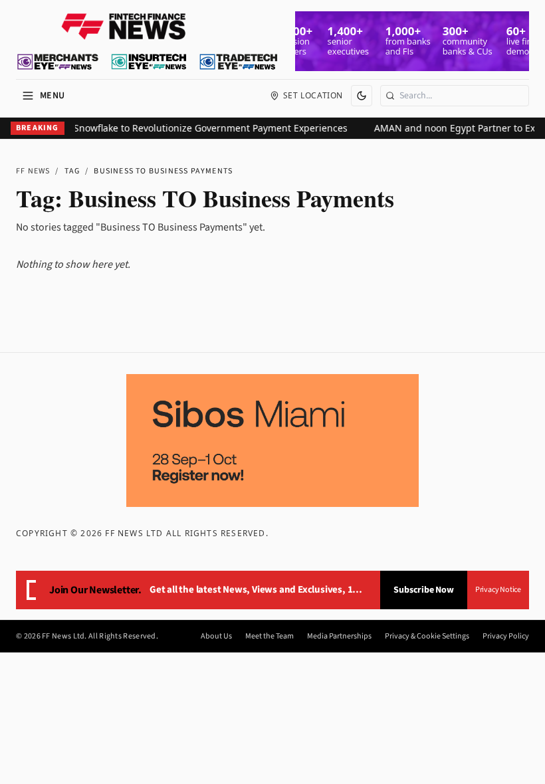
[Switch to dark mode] (361, 95)
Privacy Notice (498, 589)
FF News (33, 171)
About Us (216, 636)
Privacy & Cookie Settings (427, 636)
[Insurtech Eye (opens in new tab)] (148, 61)
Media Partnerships (339, 636)
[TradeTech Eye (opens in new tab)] (239, 61)
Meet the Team (269, 636)
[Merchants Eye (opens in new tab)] (58, 61)
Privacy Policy (506, 636)
